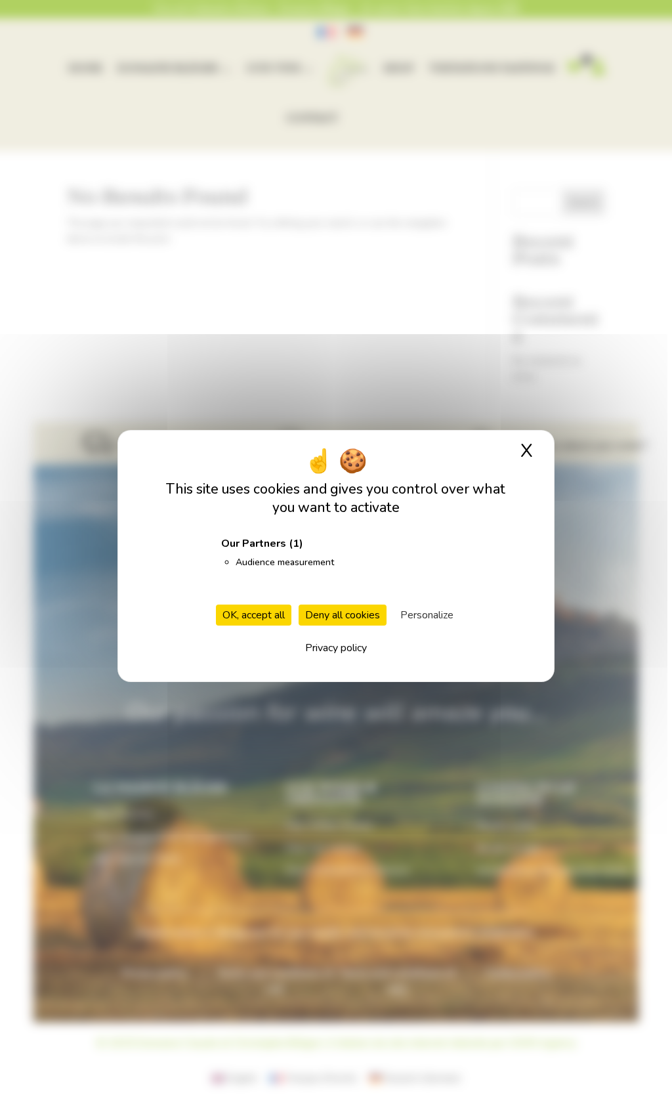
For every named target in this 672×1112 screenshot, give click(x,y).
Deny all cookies (342, 615)
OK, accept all (253, 615)
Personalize (426, 615)
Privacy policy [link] (336, 648)
